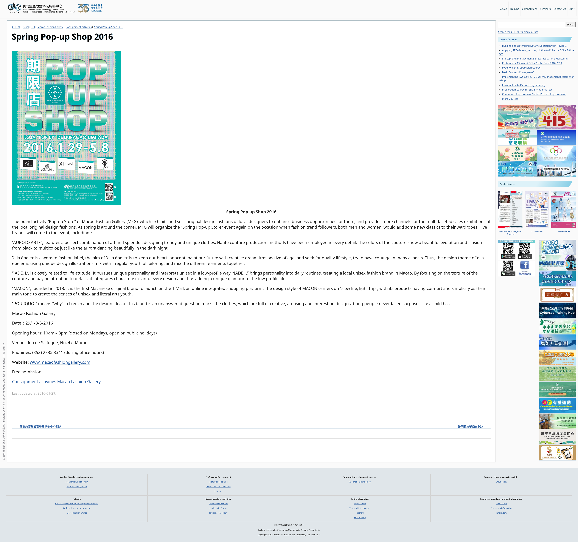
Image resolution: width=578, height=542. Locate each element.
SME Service (501, 481)
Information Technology (360, 481)
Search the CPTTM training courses (518, 32)
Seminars (545, 9)
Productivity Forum (218, 508)
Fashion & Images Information (76, 508)
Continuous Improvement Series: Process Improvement (534, 94)
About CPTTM (360, 503)
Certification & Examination (218, 486)
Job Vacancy (501, 503)
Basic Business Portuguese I (518, 72)
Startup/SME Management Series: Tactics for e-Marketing (535, 58)
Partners (360, 512)
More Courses (510, 98)
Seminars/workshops (218, 503)
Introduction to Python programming (523, 85)
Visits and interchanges (359, 508)
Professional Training (218, 481)
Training (514, 9)
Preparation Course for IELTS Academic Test (527, 89)
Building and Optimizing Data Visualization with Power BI (534, 45)
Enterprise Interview (218, 512)
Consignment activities (34, 381)
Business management (77, 486)
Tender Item (501, 512)
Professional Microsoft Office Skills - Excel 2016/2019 (532, 63)
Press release (360, 517)
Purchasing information (501, 508)
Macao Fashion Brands (77, 512)
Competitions (529, 9)
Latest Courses (508, 39)
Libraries (218, 491)
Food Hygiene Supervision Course (521, 67)
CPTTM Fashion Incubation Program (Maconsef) (76, 503)
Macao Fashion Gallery (79, 381)
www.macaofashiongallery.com (60, 362)
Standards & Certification (77, 481)
